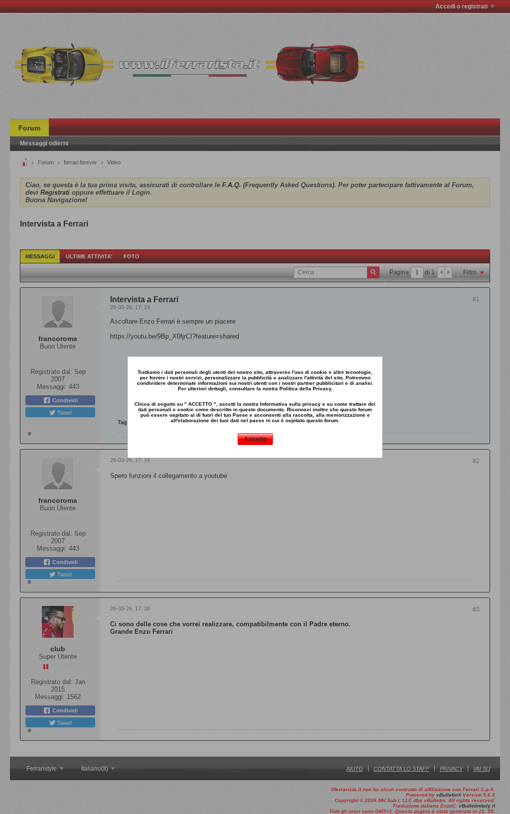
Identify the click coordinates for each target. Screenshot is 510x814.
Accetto (255, 439)
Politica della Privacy (305, 388)
